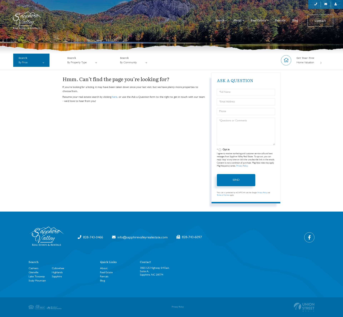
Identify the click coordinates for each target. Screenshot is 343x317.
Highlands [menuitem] (57, 272)
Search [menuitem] (219, 20)
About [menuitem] (237, 20)
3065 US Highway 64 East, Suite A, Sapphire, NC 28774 (155, 271)
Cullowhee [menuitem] (58, 268)
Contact (320, 20)
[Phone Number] (316, 4)
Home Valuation (305, 62)
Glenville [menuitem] (33, 272)
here (114, 97)
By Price (23, 62)
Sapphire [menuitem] (57, 276)
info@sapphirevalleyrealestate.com (142, 237)
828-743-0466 (92, 237)
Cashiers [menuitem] (33, 268)
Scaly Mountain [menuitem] (37, 280)
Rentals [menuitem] (280, 20)
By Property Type (77, 62)
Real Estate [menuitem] (258, 20)
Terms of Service (223, 195)
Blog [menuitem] (295, 20)
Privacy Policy (242, 166)
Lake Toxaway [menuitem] (37, 276)
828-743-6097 (191, 237)
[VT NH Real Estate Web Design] (304, 307)
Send (236, 180)
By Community (128, 62)
